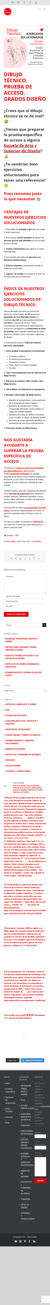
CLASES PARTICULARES (16, 715)
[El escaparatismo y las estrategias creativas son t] (25, 991)
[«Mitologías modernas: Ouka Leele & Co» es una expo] (25, 861)
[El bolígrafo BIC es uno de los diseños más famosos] (25, 904)
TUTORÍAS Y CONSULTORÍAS (18, 771)
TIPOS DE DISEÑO (13, 766)
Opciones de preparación (9, 1100)
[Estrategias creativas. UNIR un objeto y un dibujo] (25, 948)
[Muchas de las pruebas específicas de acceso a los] (25, 817)
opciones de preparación (19, 493)
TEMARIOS (10, 760)
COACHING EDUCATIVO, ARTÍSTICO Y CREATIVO (21, 722)
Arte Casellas (11, 541)
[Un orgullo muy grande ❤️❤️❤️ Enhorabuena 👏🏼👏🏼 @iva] (25, 1035)
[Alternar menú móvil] (44, 9)
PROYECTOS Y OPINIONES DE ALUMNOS (23, 754)
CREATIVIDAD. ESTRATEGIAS (18, 729)
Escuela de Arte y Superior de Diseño (22, 148)
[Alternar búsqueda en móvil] (39, 9)
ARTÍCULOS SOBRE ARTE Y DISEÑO (20, 704)
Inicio (7, 1083)
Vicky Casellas (9, 1110)
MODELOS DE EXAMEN (15, 749)
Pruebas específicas (9, 1090)
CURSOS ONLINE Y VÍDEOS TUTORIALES (22, 735)
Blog (7, 710)
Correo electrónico (39, 1143)
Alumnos (9, 1117)
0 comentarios (36, 541)
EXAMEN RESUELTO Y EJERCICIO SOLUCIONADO (19, 742)
